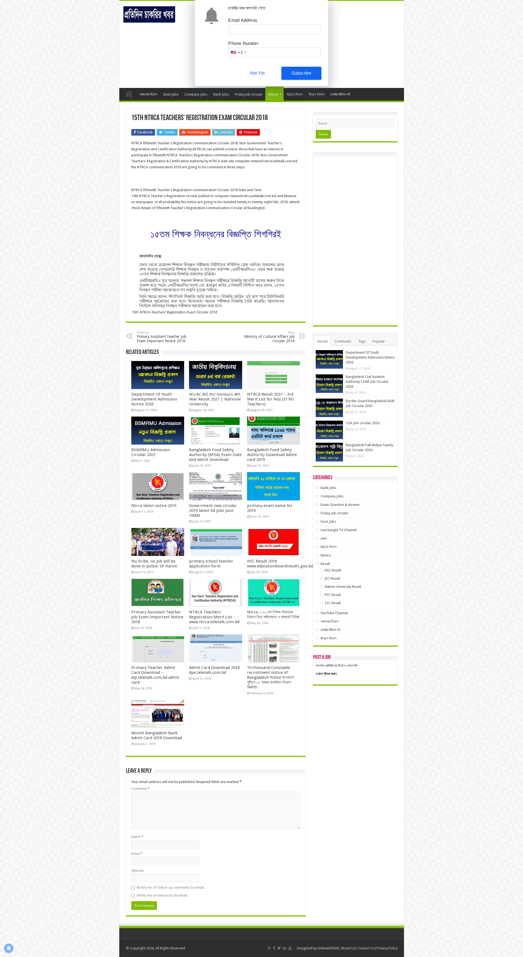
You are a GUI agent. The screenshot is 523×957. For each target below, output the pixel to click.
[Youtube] (290, 948)
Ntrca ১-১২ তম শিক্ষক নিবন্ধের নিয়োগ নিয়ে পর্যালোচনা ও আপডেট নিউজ (273, 614)
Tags (362, 341)
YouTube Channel (334, 613)
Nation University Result (343, 587)
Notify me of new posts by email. (162, 895)
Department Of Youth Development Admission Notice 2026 (154, 399)
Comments (343, 341)
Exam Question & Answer (340, 505)
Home (129, 93)
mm (324, 538)
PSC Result (333, 595)
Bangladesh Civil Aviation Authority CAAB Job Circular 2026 (367, 382)
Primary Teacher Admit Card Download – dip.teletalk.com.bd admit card (155, 675)
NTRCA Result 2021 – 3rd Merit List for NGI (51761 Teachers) (270, 399)
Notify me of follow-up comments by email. (171, 887)
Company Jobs (195, 94)
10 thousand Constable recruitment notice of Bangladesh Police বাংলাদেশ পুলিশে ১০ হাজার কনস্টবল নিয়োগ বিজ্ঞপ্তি (270, 677)
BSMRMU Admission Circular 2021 (150, 452)
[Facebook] (274, 948)
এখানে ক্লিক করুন (326, 674)
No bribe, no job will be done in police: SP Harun (154, 563)
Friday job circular (249, 94)
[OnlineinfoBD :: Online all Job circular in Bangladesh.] (149, 13)
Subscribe (301, 73)
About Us (348, 948)
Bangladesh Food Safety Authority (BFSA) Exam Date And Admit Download (215, 454)
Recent (322, 341)
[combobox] (238, 52)
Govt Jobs (170, 94)
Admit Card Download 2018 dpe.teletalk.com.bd (214, 670)
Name (137, 837)
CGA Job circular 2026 (362, 423)
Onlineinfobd (327, 948)
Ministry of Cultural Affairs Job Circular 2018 (269, 337)
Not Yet (257, 73)
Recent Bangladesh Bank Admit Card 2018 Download (156, 735)
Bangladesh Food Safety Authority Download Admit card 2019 (272, 454)
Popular (379, 341)
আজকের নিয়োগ (148, 94)
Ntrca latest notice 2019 (154, 505)
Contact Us (366, 948)
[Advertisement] (355, 241)
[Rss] (269, 948)
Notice (273, 94)
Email (136, 854)
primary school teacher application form (211, 563)
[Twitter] (279, 948)
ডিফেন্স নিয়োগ (316, 94)
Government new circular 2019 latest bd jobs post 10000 (213, 510)
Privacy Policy (387, 948)
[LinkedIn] (284, 948)
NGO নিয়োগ (295, 94)
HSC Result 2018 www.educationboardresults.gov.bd (280, 563)
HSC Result (333, 570)
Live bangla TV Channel (339, 530)
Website (137, 871)
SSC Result (333, 603)
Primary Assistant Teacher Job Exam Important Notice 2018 (161, 337)
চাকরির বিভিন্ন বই (340, 94)
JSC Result (332, 578)
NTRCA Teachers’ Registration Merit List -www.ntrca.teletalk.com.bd (214, 617)
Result (325, 564)
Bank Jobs (221, 94)
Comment (140, 789)
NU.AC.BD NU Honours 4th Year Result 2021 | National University (215, 399)
